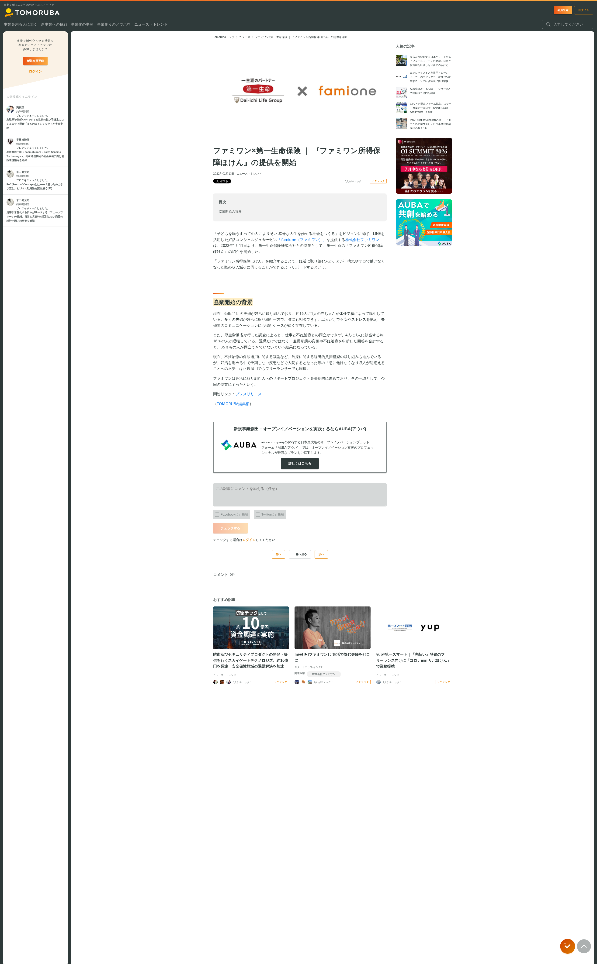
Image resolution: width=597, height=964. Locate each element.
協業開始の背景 (230, 211)
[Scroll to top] (584, 946)
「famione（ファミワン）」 (301, 239)
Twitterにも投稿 (272, 514)
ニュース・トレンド (249, 173)
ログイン (249, 540)
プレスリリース (249, 393)
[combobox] (567, 24)
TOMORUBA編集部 (233, 403)
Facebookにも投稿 (234, 514)
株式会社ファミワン (362, 239)
